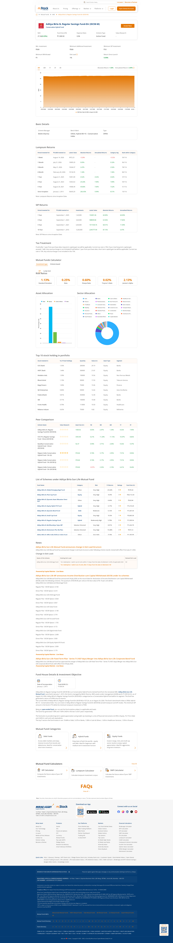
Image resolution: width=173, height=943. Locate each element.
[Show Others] (98, 356)
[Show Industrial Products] (101, 353)
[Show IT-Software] (86, 347)
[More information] (77, 54)
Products (59, 940)
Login (112, 9)
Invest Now (128, 26)
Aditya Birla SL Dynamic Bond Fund (48, 553)
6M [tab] (44, 68)
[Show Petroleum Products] (101, 350)
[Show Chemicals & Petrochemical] (126, 356)
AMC (53, 14)
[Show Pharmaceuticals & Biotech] (101, 344)
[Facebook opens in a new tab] (118, 929)
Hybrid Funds (83, 779)
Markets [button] (86, 9)
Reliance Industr (43, 452)
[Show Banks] (98, 341)
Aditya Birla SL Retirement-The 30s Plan (50, 572)
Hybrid (80, 548)
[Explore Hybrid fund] (100, 791)
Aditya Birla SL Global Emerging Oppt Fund (51, 532)
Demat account (99, 847)
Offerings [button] (75, 9)
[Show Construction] (112, 353)
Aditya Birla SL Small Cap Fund (47, 558)
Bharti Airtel (42, 423)
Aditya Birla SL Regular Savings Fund (49, 563)
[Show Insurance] (86, 353)
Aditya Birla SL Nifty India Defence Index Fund (52, 577)
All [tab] (60, 68)
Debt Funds (48, 779)
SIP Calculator (72, 871)
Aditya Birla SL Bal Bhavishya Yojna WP (50, 568)
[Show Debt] (43, 344)
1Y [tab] (50, 68)
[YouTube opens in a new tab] (136, 929)
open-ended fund (48, 752)
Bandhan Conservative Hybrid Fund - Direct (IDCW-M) (45, 489)
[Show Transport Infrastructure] (126, 350)
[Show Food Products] (87, 359)
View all (85, 908)
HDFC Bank (41, 413)
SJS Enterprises (43, 433)
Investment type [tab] (41, 264)
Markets (100, 940)
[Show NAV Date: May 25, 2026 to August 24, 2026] (86, 112)
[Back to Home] (37, 14)
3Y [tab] (55, 68)
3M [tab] (39, 68)
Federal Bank (42, 438)
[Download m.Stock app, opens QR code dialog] (163, 930)
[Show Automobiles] (112, 347)
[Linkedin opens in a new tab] (127, 929)
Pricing (65, 9)
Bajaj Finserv (42, 428)
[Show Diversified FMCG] (101, 359)
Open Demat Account (126, 9)
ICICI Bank (41, 408)
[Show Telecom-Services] (126, 344)
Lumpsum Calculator (79, 865)
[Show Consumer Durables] (101, 347)
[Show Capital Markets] (113, 359)
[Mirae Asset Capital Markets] (45, 924)
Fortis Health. (42, 447)
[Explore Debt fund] (66, 791)
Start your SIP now (61, 304)
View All (134, 807)
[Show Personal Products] (88, 356)
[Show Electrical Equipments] (126, 353)
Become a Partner (131, 2)
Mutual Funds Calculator (48, 259)
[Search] (84, 2)
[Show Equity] (49, 344)
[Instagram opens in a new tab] (123, 929)
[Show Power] (110, 356)
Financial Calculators (125, 940)
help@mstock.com (51, 933)
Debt (79, 553)
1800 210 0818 (40, 933)
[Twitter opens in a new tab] (131, 929)
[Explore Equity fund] (135, 791)
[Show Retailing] (86, 350)
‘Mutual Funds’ (78, 853)
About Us (56, 9)
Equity (80, 537)
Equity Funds (117, 779)
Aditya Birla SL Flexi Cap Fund (46, 537)
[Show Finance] (86, 344)
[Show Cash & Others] (58, 344)
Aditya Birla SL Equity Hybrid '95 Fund (49, 548)
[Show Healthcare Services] (126, 341)
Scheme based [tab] (55, 264)
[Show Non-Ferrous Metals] (113, 344)
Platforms (98, 9)
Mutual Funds (45, 14)
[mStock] (61, 924)
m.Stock (55, 841)
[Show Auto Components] (126, 347)
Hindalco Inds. (42, 418)
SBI (39, 442)
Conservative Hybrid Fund (55, 27)
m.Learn (120, 2)
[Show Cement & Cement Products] (113, 350)
